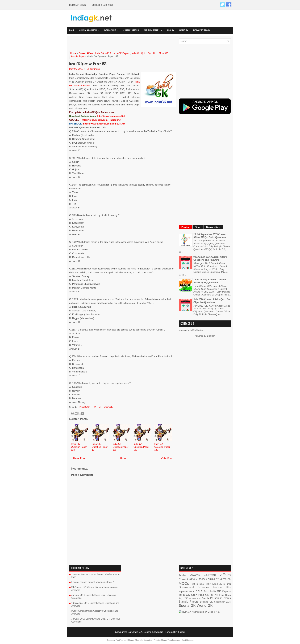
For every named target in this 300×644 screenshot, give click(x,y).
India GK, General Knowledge (148, 632)
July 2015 (183, 598)
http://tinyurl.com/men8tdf (111, 116)
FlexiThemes (121, 640)
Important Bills (222, 587)
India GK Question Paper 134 (99, 447)
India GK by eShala (77, 4)
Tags (197, 227)
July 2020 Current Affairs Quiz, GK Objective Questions (211, 301)
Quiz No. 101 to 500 (158, 53)
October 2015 (195, 598)
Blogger (210, 335)
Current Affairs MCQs (102, 4)
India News (225, 595)
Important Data (186, 591)
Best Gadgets (188, 640)
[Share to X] (79, 413)
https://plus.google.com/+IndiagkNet (101, 120)
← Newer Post (77, 458)
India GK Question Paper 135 (141, 447)
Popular (185, 227)
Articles (182, 575)
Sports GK (187, 605)
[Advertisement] (110, 43)
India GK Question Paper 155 (88, 64)
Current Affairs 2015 (192, 579)
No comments (93, 69)
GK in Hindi (225, 584)
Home (71, 30)
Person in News (220, 598)
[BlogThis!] (76, 413)
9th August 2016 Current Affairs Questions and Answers (210, 258)
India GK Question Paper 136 (120, 447)
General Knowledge (89, 30)
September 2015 (222, 602)
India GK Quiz (111, 30)
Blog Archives (213, 227)
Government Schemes (194, 587)
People (205, 598)
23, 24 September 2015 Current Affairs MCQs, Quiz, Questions (209, 236)
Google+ (108, 407)
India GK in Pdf (103, 53)
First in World (211, 584)
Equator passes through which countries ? (92, 582)
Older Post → (168, 458)
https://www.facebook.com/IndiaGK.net (104, 123)
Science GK (206, 601)
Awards (195, 575)
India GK (170, 30)
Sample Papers (78, 56)
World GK (183, 30)
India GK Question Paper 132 (162, 447)
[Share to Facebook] (82, 413)
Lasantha (148, 640)
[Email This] (72, 413)
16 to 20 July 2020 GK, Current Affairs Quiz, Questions (209, 281)
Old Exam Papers (153, 30)
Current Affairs (131, 30)
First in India (197, 584)
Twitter (97, 407)
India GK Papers (121, 53)
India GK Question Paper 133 (79, 447)
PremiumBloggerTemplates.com (167, 640)
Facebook (84, 407)
